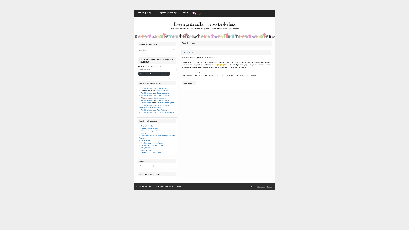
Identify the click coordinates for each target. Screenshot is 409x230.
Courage (269, 187)
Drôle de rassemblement (165, 112)
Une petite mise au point (165, 103)
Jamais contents (147, 150)
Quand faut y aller (163, 88)
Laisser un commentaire (207, 57)
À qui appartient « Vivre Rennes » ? (153, 143)
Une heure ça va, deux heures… (152, 153)
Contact (185, 13)
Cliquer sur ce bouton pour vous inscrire (154, 74)
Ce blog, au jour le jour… (145, 13)
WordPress (261, 187)
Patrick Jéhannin (147, 88)
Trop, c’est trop (162, 110)
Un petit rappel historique (168, 13)
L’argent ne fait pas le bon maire (152, 145)
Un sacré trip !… (190, 52)
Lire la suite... (189, 83)
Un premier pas (146, 140)
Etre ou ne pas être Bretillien (150, 174)
